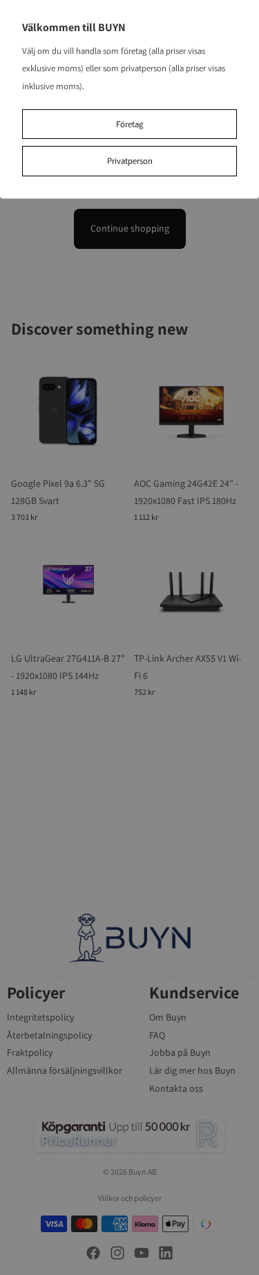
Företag (129, 124)
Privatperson (130, 161)
